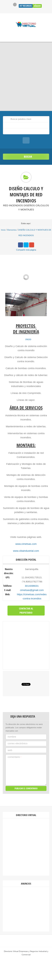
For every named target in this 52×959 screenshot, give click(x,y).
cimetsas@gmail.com (32, 590)
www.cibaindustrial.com (26, 550)
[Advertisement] (26, 847)
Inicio (3, 230)
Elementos (12, 230)
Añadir (37, 5)
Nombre (12, 736)
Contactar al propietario (26, 610)
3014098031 (32, 586)
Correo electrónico (17, 743)
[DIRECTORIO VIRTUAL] (26, 24)
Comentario (14, 757)
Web (10, 750)
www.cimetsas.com (26, 544)
